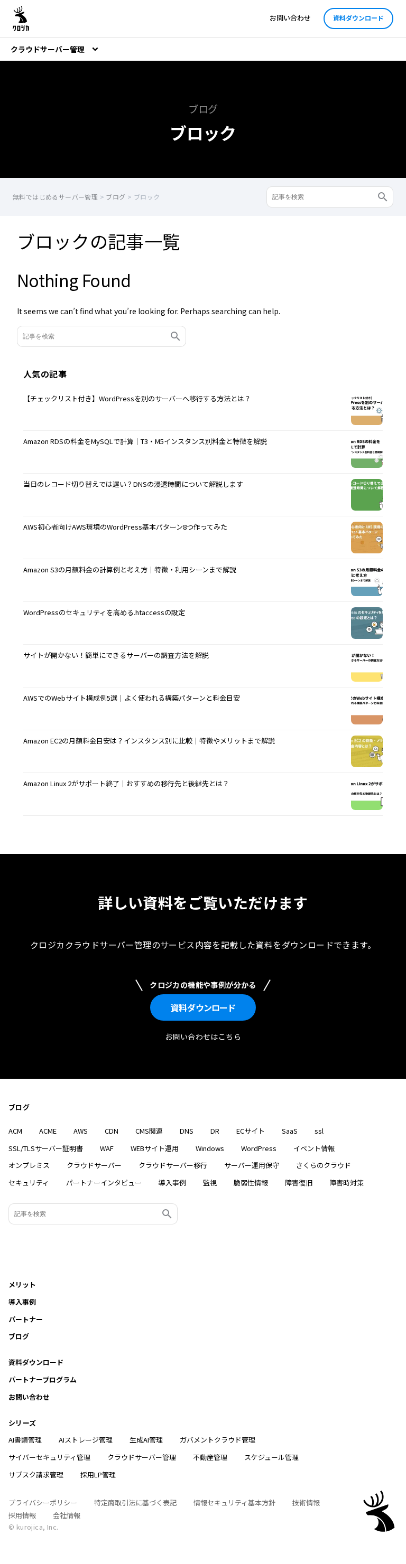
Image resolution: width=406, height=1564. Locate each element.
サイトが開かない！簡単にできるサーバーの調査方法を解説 (116, 655)
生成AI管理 (146, 1440)
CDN (111, 1131)
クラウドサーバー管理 (141, 1457)
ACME (48, 1131)
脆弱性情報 (251, 1182)
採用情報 (22, 1515)
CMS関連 (149, 1131)
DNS (186, 1131)
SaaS (290, 1131)
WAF (107, 1148)
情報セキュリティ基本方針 (234, 1502)
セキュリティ (28, 1182)
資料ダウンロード (358, 17)
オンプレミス (29, 1165)
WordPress (258, 1148)
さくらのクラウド (323, 1165)
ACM (15, 1131)
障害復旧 (298, 1182)
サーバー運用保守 (251, 1165)
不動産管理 (210, 1457)
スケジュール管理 (271, 1457)
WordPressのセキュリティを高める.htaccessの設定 (104, 612)
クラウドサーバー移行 (173, 1165)
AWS (80, 1131)
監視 (210, 1182)
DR (214, 1131)
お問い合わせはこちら (203, 1036)
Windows (210, 1148)
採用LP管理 (98, 1474)
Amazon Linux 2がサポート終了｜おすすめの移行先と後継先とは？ (126, 783)
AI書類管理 (25, 1440)
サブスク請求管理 (35, 1474)
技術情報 (306, 1502)
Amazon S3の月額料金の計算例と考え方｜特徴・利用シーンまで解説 (129, 569)
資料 (202, 1007)
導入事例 (172, 1182)
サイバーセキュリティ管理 (49, 1457)
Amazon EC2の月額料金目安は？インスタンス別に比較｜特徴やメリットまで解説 (149, 741)
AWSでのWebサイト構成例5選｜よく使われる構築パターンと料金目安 (131, 698)
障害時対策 (346, 1182)
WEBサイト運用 (155, 1148)
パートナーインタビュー (104, 1182)
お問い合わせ (290, 18)
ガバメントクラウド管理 (217, 1440)
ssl (319, 1131)
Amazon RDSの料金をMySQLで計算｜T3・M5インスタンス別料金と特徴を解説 (145, 441)
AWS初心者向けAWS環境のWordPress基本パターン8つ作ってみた (125, 527)
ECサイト (250, 1131)
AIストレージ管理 (86, 1440)
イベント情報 (314, 1148)
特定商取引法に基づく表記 (135, 1502)
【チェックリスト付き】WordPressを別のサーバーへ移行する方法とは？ (137, 398)
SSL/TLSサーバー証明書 (45, 1148)
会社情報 (66, 1515)
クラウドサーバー (94, 1165)
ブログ (19, 1107)
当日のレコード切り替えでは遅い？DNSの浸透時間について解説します (133, 484)
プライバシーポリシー (42, 1502)
